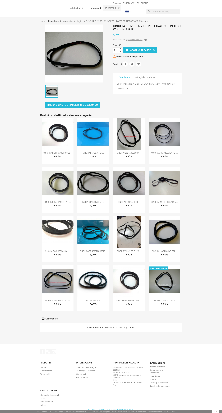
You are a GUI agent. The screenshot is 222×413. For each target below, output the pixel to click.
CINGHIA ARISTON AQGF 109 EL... (57, 153)
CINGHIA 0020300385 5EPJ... (93, 202)
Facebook (42, 351)
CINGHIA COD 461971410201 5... (93, 251)
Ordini (42, 398)
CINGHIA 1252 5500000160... (129, 153)
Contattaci (81, 374)
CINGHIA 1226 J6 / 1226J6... (164, 300)
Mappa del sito (82, 377)
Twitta (132, 64)
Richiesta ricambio (157, 366)
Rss (48, 351)
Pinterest (138, 64)
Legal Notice (155, 376)
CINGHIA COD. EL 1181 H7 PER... (57, 202)
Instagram (53, 351)
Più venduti (44, 374)
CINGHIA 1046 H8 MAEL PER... (164, 251)
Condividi (125, 64)
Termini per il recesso (85, 371)
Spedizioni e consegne (86, 367)
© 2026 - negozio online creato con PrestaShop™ (111, 409)
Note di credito (46, 401)
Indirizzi (43, 405)
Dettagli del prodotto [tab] (145, 77)
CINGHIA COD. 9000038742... (57, 251)
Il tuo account (48, 390)
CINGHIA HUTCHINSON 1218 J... (164, 202)
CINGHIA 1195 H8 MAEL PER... (129, 300)
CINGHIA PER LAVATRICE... (129, 202)
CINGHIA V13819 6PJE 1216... (129, 251)
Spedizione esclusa (134, 39)
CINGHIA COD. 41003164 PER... (164, 153)
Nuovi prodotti (46, 371)
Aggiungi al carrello (140, 50)
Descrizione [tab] (124, 77)
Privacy (153, 379)
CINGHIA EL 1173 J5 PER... (93, 153)
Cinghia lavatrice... (93, 300)
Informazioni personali (49, 395)
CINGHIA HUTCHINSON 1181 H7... (57, 300)
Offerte (43, 367)
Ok (216, 411)
